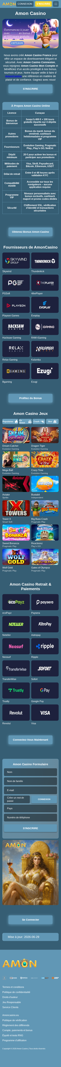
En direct (22, 421)
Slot (50, 421)
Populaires (8, 421)
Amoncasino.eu (10, 1015)
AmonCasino (13, 76)
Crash (37, 421)
